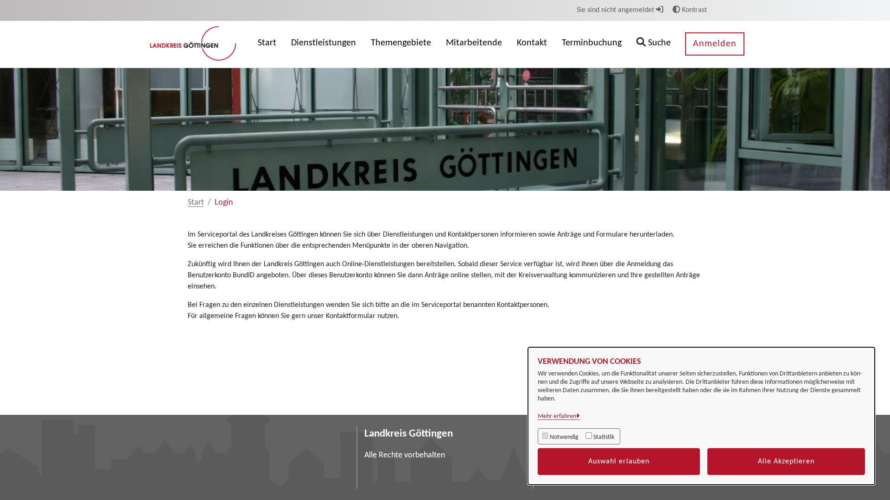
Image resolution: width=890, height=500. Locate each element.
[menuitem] (267, 44)
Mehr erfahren (557, 416)
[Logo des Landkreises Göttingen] (194, 44)
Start (196, 202)
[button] (653, 44)
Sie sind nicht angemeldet (616, 10)
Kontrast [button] (693, 10)
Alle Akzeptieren (786, 461)
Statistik (603, 437)
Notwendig (564, 437)
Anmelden (715, 44)
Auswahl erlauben (618, 461)
